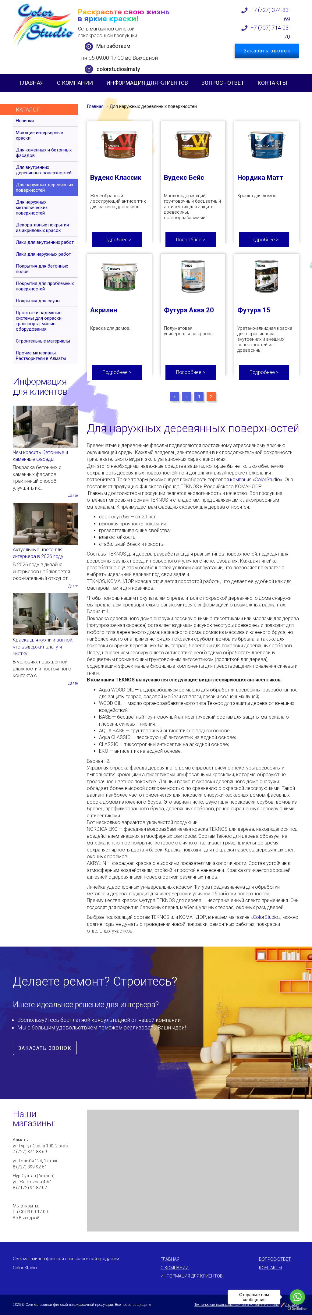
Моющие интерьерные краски (39, 135)
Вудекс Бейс (184, 177)
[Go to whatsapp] (297, 1297)
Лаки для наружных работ (43, 254)
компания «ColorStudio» (256, 479)
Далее (73, 495)
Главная (32, 83)
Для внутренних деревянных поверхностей (44, 170)
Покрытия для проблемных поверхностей (45, 286)
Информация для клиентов (147, 83)
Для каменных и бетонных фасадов (44, 152)
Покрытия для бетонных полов (42, 268)
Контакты (272, 83)
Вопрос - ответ (222, 83)
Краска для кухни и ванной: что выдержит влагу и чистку (43, 646)
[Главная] (44, 24)
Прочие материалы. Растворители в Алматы (41, 355)
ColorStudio (265, 917)
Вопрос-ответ (275, 1259)
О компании (75, 83)
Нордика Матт (260, 177)
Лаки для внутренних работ (45, 242)
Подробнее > (116, 240)
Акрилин (103, 310)
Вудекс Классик (115, 177)
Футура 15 (253, 310)
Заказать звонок (267, 51)
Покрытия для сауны (38, 301)
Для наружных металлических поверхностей (32, 207)
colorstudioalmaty (118, 69)
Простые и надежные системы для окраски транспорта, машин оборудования (39, 321)
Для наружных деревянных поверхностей (44, 187)
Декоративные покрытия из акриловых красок (42, 227)
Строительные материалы (43, 341)
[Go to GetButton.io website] (297, 1309)
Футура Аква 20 (189, 310)
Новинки (25, 120)
